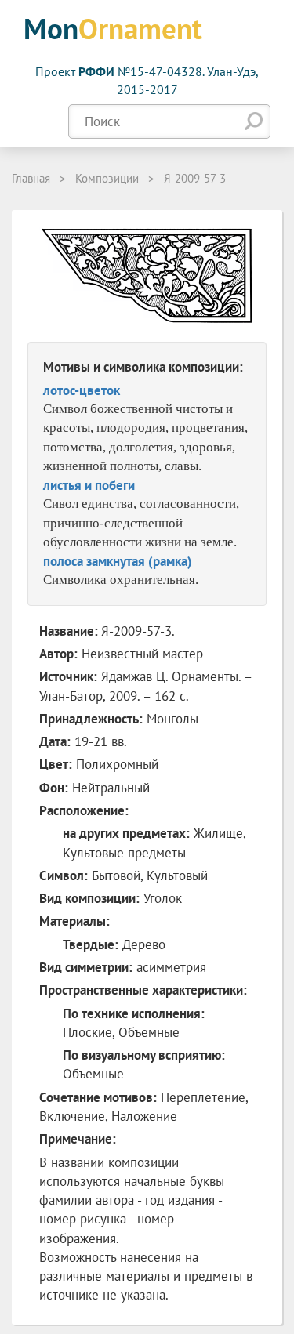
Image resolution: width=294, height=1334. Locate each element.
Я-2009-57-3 (195, 178)
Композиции (107, 178)
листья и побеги (89, 485)
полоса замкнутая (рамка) (117, 561)
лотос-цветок (81, 390)
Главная (31, 178)
